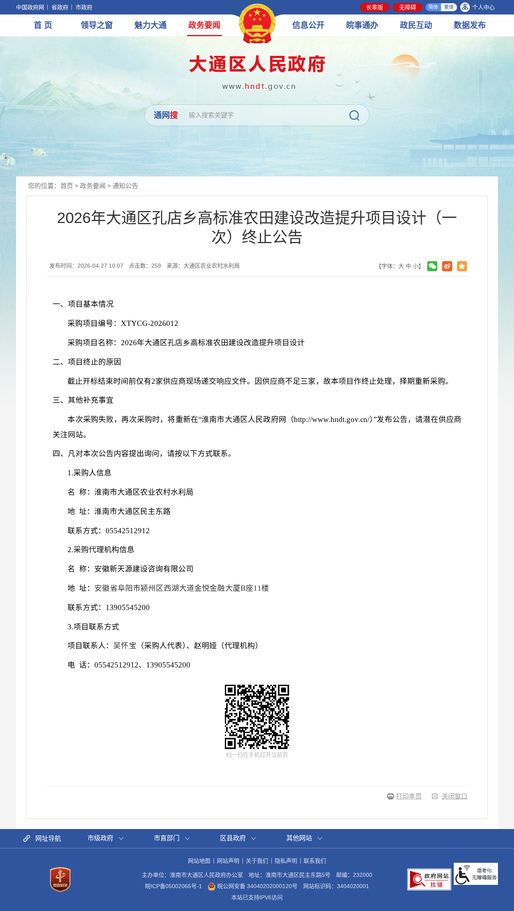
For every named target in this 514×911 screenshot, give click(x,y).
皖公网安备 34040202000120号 (257, 886)
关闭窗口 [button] (454, 796)
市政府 (83, 7)
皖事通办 (362, 25)
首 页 (43, 25)
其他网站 (299, 838)
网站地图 (199, 861)
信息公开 (308, 25)
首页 (66, 185)
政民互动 (416, 25)
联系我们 (315, 861)
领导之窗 (97, 25)
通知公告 (125, 185)
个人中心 (483, 7)
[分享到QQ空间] (462, 266)
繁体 (449, 7)
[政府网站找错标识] (429, 879)
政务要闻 (204, 25)
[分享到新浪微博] (447, 266)
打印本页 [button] (409, 796)
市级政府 (100, 838)
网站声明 (228, 861)
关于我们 (257, 861)
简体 (433, 7)
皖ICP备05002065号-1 (173, 886)
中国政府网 (30, 7)
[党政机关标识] (60, 879)
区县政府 (233, 838)
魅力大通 (151, 25)
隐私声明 (286, 861)
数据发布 (470, 25)
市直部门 (166, 838)
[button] (375, 7)
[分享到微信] (432, 266)
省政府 (59, 7)
